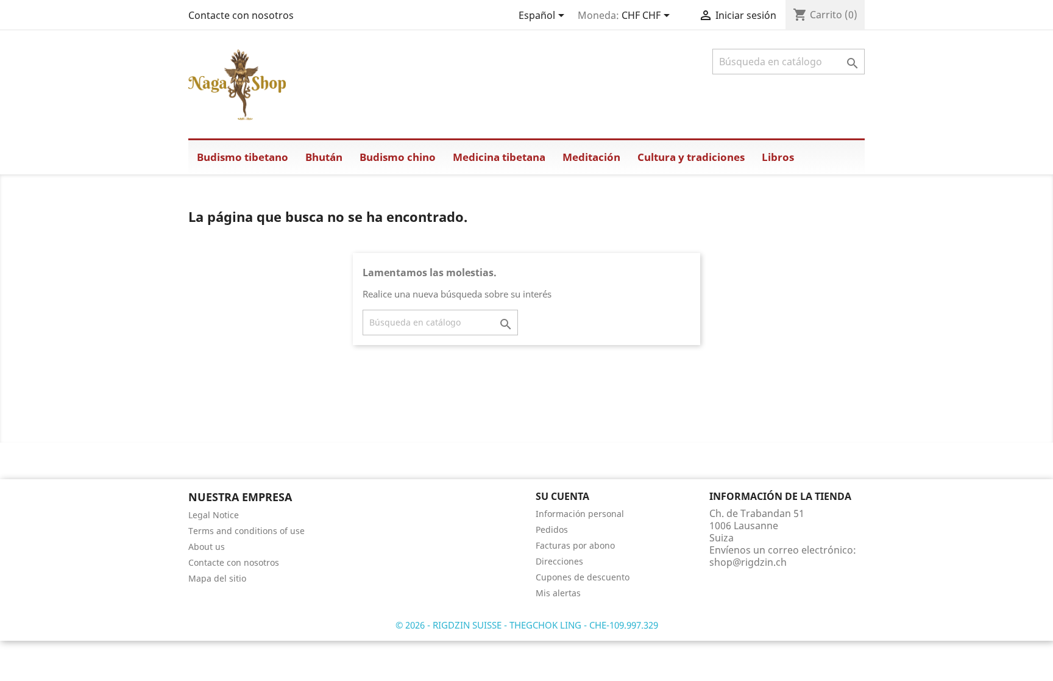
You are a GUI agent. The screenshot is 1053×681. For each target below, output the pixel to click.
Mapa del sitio (217, 578)
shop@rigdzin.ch (748, 562)
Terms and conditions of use (246, 531)
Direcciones (559, 561)
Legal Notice (213, 515)
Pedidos (552, 529)
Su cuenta (562, 496)
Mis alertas (558, 593)
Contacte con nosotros (241, 15)
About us (206, 546)
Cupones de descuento (582, 577)
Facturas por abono (575, 545)
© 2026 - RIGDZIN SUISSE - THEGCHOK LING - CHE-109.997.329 (526, 625)
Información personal (580, 513)
